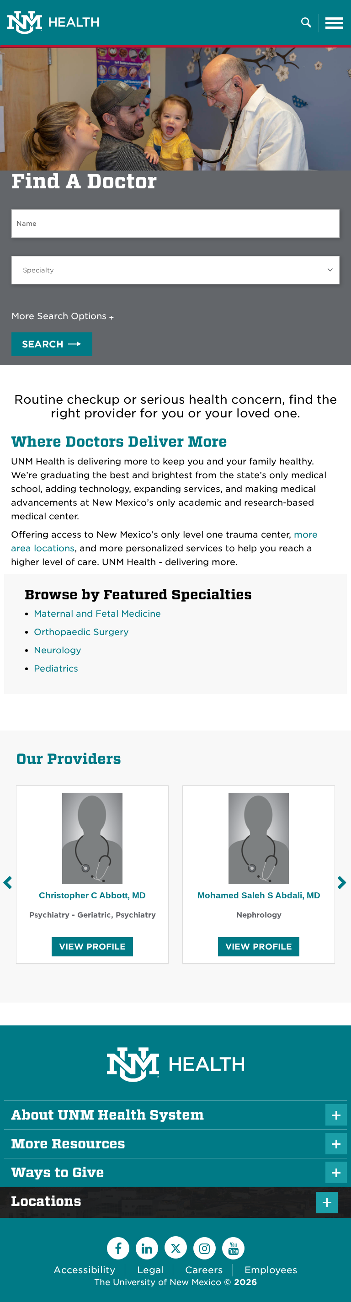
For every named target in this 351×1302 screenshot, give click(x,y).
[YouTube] (233, 1248)
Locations (61, 1201)
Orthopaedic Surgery (81, 632)
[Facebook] (118, 1248)
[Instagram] (204, 1248)
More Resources (68, 1144)
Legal (150, 1270)
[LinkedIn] (147, 1248)
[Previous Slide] (6, 883)
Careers (204, 1270)
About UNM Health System (107, 1115)
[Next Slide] (341, 883)
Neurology (57, 650)
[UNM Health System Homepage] (175, 1039)
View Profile (92, 948)
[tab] (64, 316)
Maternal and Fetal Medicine (97, 613)
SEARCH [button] (43, 344)
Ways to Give (57, 1172)
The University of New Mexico (157, 1282)
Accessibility (84, 1270)
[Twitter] (176, 1247)
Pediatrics (56, 668)
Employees (271, 1270)
